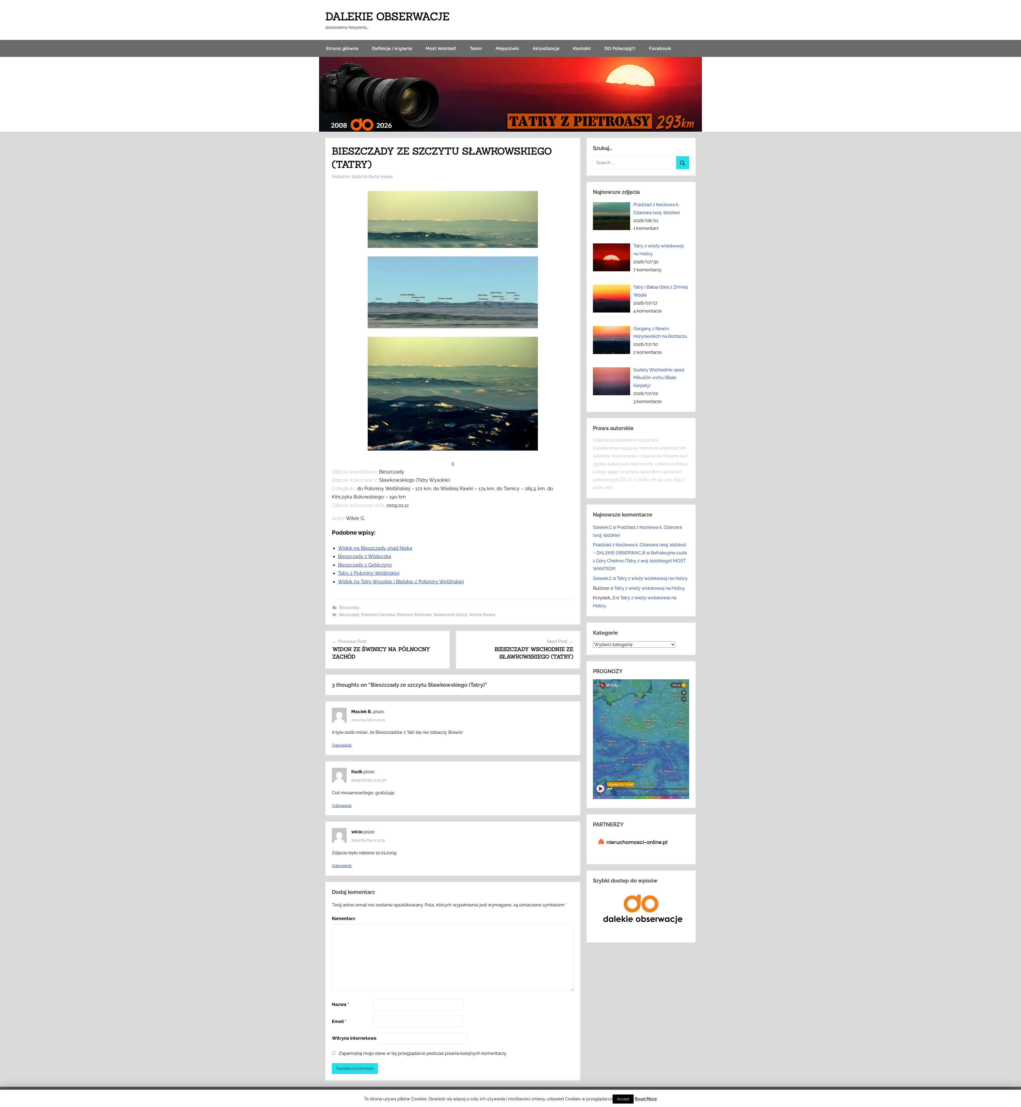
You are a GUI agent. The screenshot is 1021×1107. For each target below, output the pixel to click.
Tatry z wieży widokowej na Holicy (652, 578)
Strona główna (342, 48)
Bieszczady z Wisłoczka (364, 556)
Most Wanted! (441, 48)
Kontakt (582, 48)
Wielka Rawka (482, 614)
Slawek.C (602, 527)
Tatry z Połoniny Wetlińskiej (368, 573)
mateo (387, 176)
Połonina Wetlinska (414, 614)
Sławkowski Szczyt (450, 614)
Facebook (660, 48)
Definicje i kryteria (392, 48)
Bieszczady (349, 607)
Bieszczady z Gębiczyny (365, 565)
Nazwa (340, 1004)
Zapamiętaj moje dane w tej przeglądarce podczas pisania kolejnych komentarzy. (423, 1053)
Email (339, 1021)
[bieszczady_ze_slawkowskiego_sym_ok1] (453, 326)
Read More (646, 1098)
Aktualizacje (546, 48)
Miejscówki (507, 48)
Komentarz (343, 918)
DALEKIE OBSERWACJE (387, 16)
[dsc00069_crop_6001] (453, 246)
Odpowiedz (342, 745)
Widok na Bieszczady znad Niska (375, 548)
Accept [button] (623, 1099)
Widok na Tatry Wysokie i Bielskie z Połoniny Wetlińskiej (401, 581)
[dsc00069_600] (453, 449)
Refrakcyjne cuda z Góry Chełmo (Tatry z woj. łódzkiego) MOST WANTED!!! (640, 560)
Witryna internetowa (354, 1038)
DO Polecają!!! (619, 48)
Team (476, 48)
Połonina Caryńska (378, 614)
